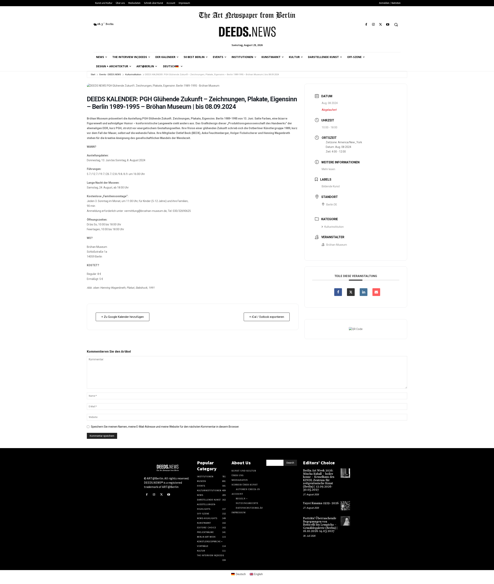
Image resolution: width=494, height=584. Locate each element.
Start (93, 74)
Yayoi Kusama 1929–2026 (321, 503)
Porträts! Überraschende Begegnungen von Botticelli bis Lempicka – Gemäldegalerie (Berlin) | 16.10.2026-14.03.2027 (320, 525)
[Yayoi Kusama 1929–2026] (345, 506)
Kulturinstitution (133, 74)
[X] (380, 24)
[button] (396, 24)
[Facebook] (366, 24)
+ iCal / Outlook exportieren (266, 317)
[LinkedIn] (363, 292)
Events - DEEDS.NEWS (110, 74)
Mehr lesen (328, 169)
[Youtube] (387, 24)
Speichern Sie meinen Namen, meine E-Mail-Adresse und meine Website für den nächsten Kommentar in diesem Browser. (165, 426)
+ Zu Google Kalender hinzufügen (122, 317)
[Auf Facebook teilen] (338, 292)
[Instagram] (373, 24)
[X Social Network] (351, 292)
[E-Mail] (376, 292)
